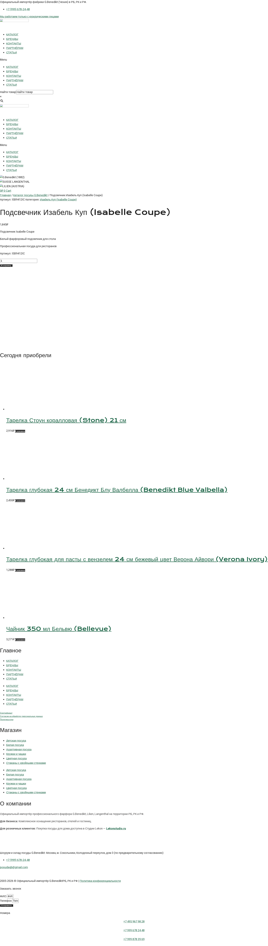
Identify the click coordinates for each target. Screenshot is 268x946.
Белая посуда (15, 745)
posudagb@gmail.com (14, 867)
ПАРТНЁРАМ (14, 48)
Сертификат (6, 713)
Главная (5, 195)
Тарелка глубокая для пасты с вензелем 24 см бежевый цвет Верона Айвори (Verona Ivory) (137, 559)
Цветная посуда (16, 758)
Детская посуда (16, 741)
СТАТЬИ (11, 53)
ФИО (3, 896)
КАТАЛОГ (12, 35)
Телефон (6, 901)
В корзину (6, 265)
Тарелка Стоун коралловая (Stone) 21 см (66, 420)
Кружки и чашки (16, 754)
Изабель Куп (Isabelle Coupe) (58, 200)
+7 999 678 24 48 (134, 930)
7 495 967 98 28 (135, 922)
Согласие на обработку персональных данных (21, 716)
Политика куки (6, 719)
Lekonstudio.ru (116, 829)
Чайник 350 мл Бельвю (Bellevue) (58, 628)
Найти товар (8, 92)
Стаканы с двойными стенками (26, 763)
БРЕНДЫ (12, 39)
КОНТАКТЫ (13, 44)
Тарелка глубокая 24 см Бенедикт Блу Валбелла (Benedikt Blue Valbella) (117, 489)
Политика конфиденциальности (100, 881)
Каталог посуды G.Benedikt (30, 195)
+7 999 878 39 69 (134, 939)
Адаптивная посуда (18, 750)
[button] (134, 60)
